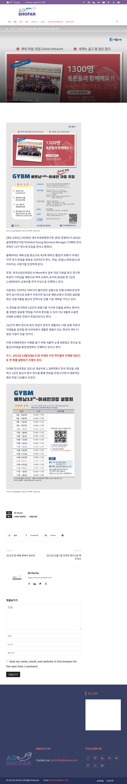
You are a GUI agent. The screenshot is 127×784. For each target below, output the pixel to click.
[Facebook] (83, 2)
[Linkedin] (93, 2)
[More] (62, 535)
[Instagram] (88, 2)
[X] (113, 2)
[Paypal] (108, 2)
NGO (43, 21)
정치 (20, 21)
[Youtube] (118, 2)
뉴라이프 (110, 780)
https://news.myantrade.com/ (40, 577)
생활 (15, 21)
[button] (117, 21)
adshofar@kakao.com (64, 760)
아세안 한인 (33, 516)
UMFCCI (34, 21)
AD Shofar (13, 100)
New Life (70, 21)
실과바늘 (100, 780)
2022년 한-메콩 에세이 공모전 (20, 555)
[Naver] (103, 2)
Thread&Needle (55, 21)
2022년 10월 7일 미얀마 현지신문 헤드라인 (63, 557)
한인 (26, 21)
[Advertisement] (43, 114)
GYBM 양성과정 (20, 516)
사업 (9, 21)
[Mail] (98, 2)
